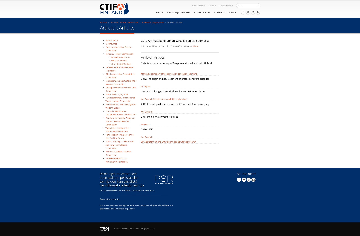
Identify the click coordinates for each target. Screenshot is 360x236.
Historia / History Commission (124, 22)
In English (145, 86)
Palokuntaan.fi (226, 5)
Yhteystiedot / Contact (225, 13)
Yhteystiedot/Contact (121, 64)
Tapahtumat (111, 43)
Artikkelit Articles (119, 60)
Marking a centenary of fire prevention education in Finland (169, 73)
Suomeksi (145, 124)
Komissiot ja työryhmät (178, 13)
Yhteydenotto (199, 5)
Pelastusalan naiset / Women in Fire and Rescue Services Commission (120, 121)
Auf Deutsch (147, 111)
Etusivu (159, 13)
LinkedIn (253, 12)
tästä (195, 46)
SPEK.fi (213, 5)
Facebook (243, 12)
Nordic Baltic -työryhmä (116, 94)
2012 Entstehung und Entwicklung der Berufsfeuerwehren (168, 141)
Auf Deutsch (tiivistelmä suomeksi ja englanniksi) (164, 99)
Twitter (248, 12)
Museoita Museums (120, 57)
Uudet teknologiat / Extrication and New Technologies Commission (119, 145)
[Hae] (257, 5)
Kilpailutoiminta (202, 13)
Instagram (258, 12)
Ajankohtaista (111, 40)
